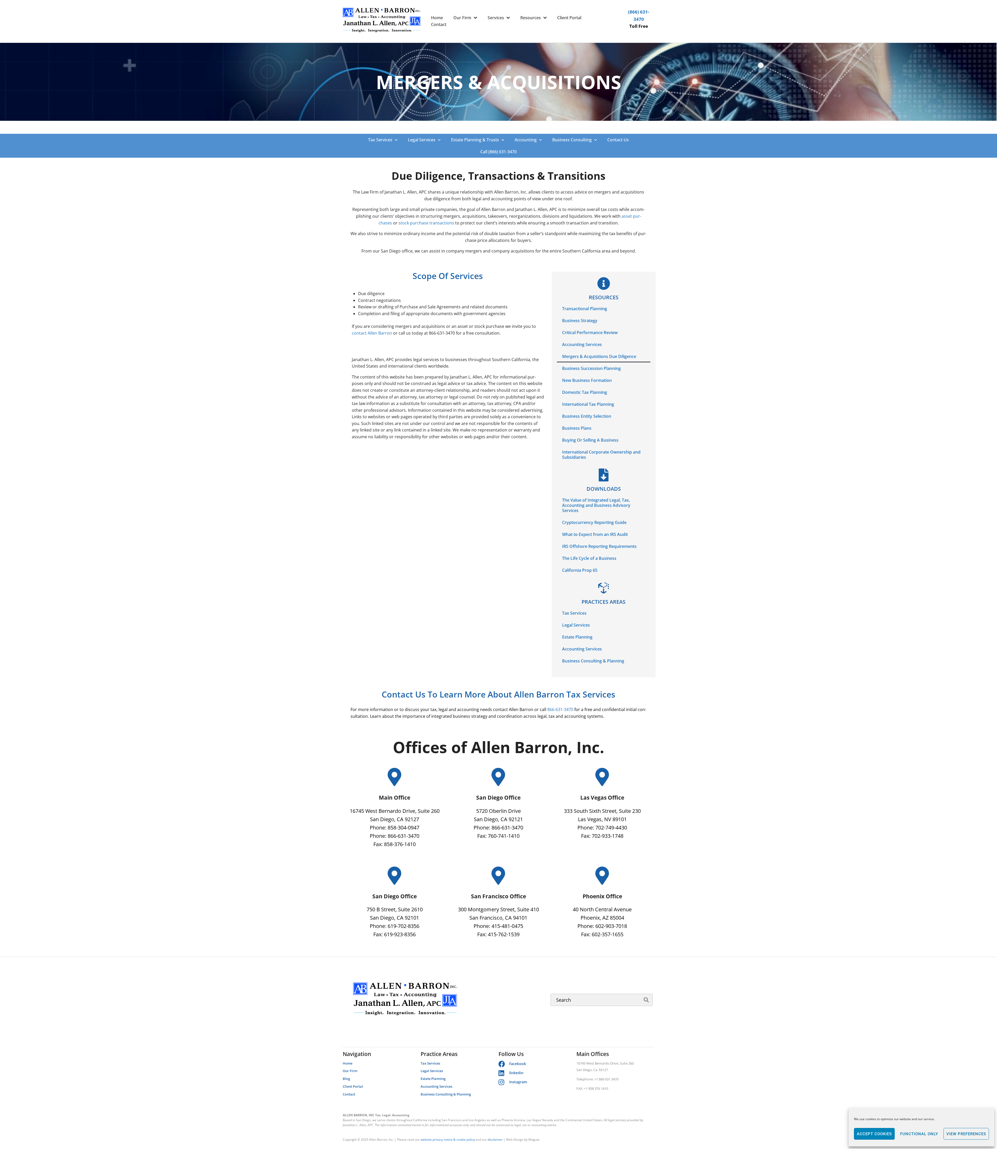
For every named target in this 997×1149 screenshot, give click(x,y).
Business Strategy (579, 320)
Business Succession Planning (591, 368)
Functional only (919, 1134)
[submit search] (646, 999)
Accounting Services (582, 344)
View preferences (966, 1134)
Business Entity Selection (586, 416)
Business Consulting (572, 140)
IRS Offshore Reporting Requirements (599, 546)
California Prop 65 (579, 570)
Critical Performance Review (590, 332)
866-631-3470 (560, 709)
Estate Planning (577, 637)
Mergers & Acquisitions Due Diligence (599, 356)
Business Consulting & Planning (593, 661)
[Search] (601, 1000)
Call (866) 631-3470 (498, 152)
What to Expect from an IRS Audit (595, 534)
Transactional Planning (584, 308)
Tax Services (380, 140)
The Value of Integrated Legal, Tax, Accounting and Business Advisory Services (596, 505)
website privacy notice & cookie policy (448, 1139)
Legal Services (421, 140)
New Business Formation (587, 380)
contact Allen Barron (372, 333)
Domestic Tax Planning (584, 392)
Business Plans (576, 428)
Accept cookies (874, 1134)
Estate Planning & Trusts (475, 140)
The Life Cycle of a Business (589, 558)
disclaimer (495, 1139)
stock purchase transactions (426, 223)
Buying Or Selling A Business (590, 440)
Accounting (526, 140)
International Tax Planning (588, 404)
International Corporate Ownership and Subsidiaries (601, 454)
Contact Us (618, 140)
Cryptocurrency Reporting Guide (594, 522)
